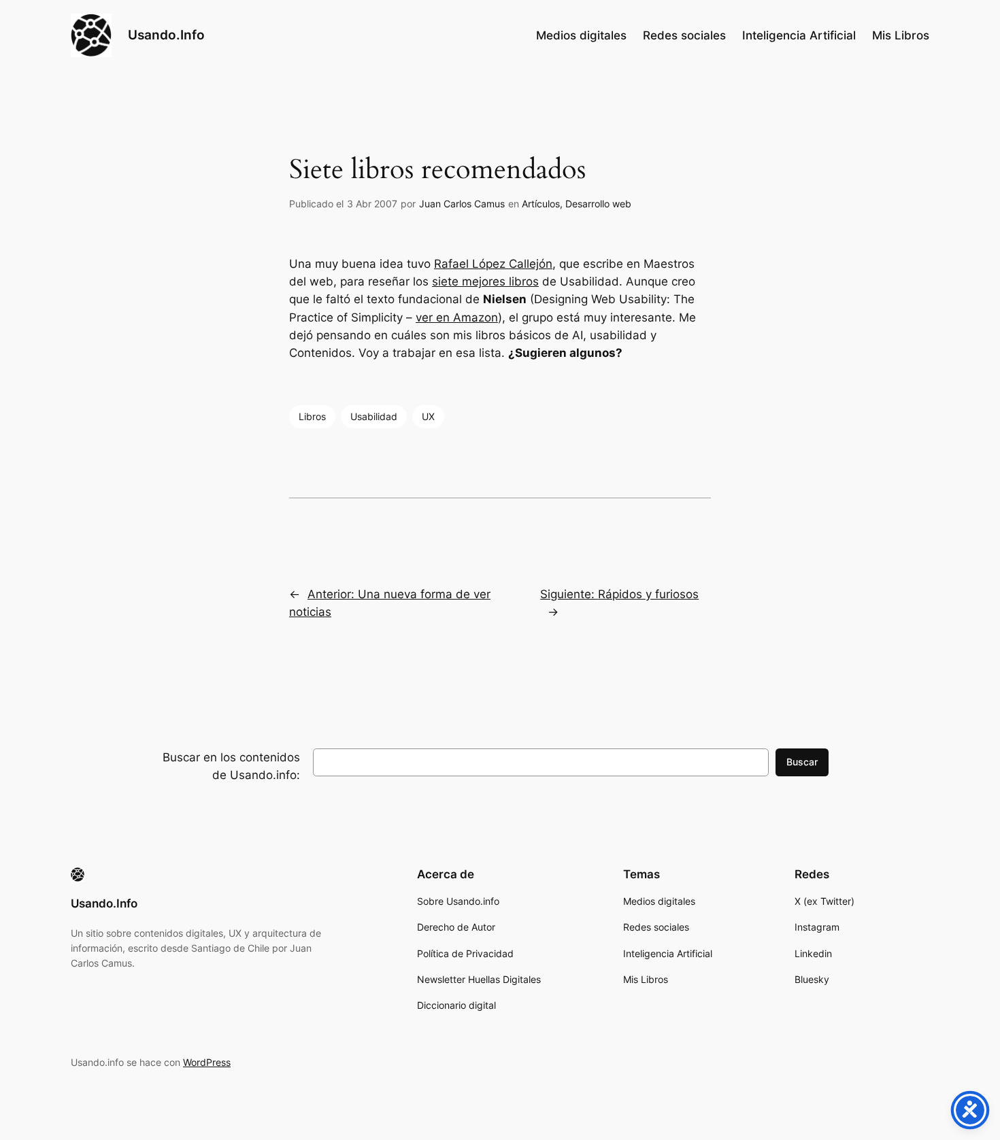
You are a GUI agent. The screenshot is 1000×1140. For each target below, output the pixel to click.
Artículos (541, 203)
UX (428, 416)
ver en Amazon (457, 317)
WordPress (207, 1062)
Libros (312, 416)
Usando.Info (166, 35)
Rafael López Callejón (493, 264)
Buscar (802, 761)
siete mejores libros (485, 281)
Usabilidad (373, 416)
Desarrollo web (598, 203)
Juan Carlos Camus (462, 203)
